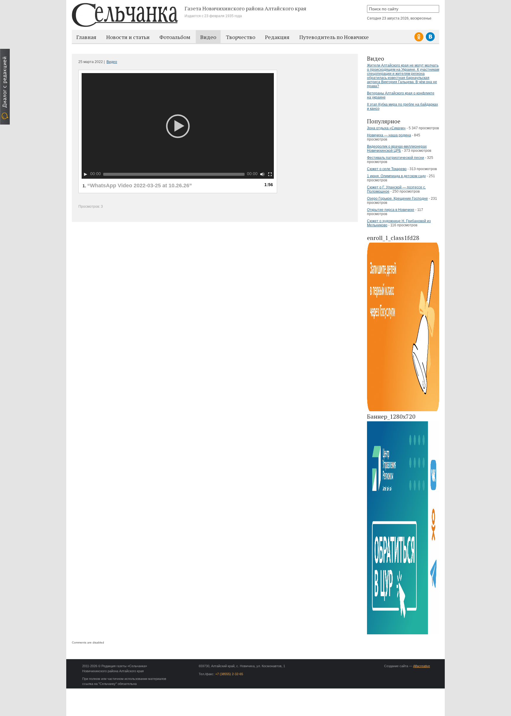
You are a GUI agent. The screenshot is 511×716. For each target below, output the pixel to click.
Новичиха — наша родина (389, 135)
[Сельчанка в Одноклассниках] (419, 40)
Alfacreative (421, 666)
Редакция (277, 37)
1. (137, 185)
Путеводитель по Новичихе (334, 37)
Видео (208, 37)
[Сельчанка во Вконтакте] (430, 40)
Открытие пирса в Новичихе (390, 210)
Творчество (240, 37)
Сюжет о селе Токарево (387, 169)
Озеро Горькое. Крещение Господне (397, 198)
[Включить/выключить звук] (262, 174)
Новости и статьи (128, 37)
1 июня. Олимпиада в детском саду (396, 176)
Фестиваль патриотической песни (395, 158)
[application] (178, 126)
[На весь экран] (270, 174)
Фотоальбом (174, 37)
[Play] (85, 174)
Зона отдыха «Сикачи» (386, 128)
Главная (86, 37)
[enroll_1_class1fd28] (403, 410)
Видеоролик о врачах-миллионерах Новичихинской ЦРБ (397, 148)
